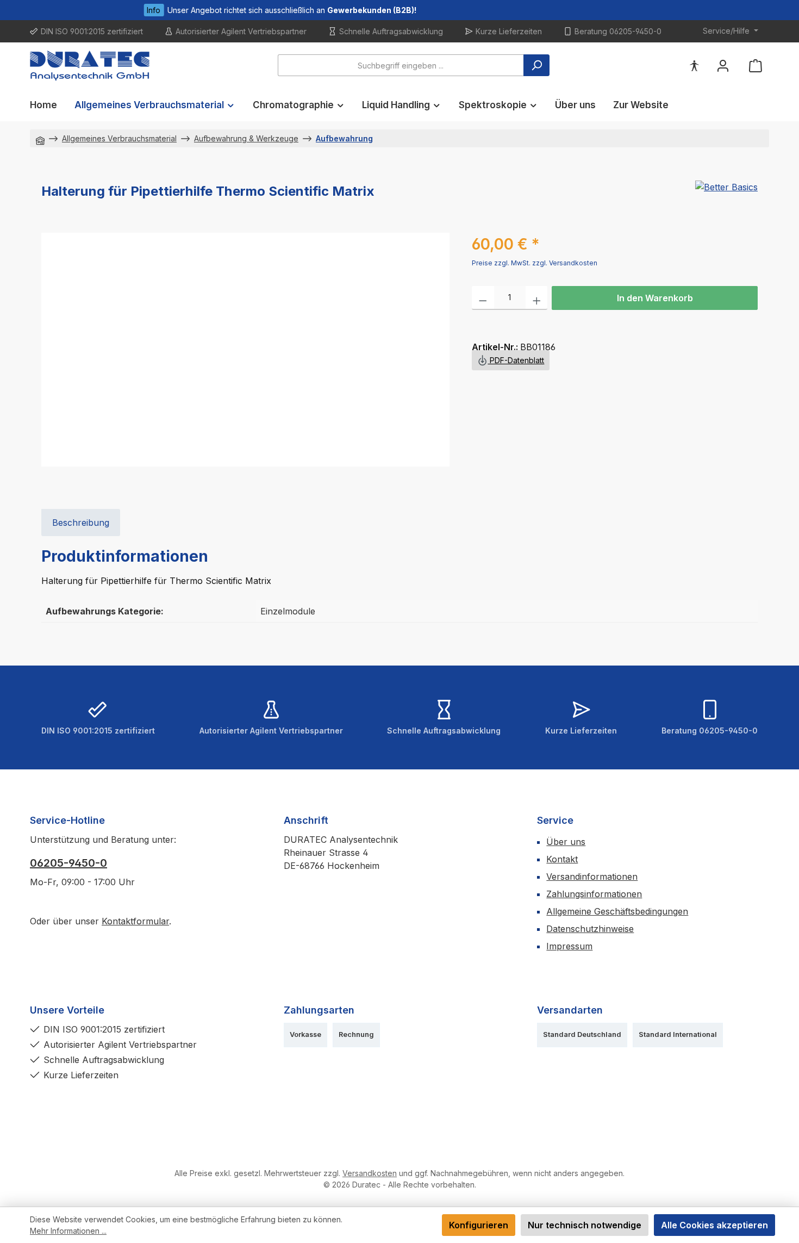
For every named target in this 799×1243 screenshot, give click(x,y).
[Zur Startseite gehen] (89, 65)
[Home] (40, 138)
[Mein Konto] (722, 65)
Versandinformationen (592, 876)
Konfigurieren (478, 1225)
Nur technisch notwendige (584, 1225)
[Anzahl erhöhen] (537, 298)
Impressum (569, 946)
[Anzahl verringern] (483, 298)
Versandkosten (369, 1173)
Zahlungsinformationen (594, 893)
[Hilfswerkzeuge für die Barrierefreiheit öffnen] (694, 65)
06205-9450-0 (68, 862)
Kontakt (562, 859)
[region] (245, 350)
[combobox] (401, 65)
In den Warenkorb (655, 298)
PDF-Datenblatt (516, 360)
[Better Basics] (726, 196)
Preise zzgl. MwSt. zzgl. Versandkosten (534, 263)
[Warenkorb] (755, 65)
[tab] (80, 522)
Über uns (565, 841)
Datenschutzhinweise (590, 928)
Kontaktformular (135, 921)
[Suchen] (536, 65)
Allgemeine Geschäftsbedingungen (617, 911)
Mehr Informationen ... (68, 1230)
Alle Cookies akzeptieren (714, 1225)
